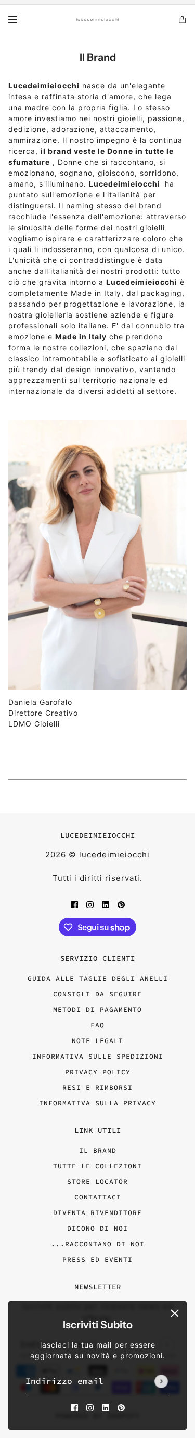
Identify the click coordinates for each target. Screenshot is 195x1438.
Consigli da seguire (97, 994)
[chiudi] (175, 1313)
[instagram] (90, 1407)
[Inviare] (161, 1381)
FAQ (97, 1025)
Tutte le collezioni (97, 1166)
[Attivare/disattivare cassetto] (12, 19)
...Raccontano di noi (98, 1243)
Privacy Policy (98, 1071)
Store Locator (97, 1181)
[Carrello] (182, 19)
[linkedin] (105, 1407)
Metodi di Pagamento (97, 1009)
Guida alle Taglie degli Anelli (98, 978)
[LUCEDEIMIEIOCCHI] (97, 19)
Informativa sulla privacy (97, 1103)
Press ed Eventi (97, 1259)
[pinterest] (121, 1407)
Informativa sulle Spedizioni (97, 1056)
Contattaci (97, 1197)
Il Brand (97, 1150)
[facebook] (74, 1407)
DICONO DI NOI (97, 1228)
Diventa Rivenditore (97, 1212)
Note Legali (97, 1040)
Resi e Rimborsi (97, 1087)
